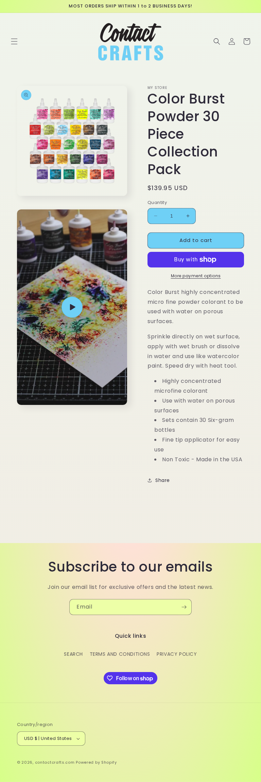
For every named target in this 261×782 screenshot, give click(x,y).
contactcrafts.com (55, 762)
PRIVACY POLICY (177, 654)
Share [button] (162, 480)
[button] (14, 41)
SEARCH (73, 654)
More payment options (196, 276)
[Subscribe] (183, 607)
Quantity (157, 202)
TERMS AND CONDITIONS (120, 654)
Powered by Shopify (96, 762)
